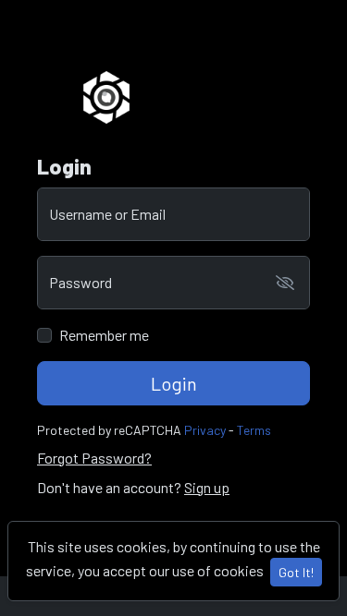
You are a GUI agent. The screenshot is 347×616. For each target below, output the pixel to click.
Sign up (206, 487)
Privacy (205, 430)
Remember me (104, 335)
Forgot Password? (94, 457)
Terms (254, 430)
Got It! (296, 572)
